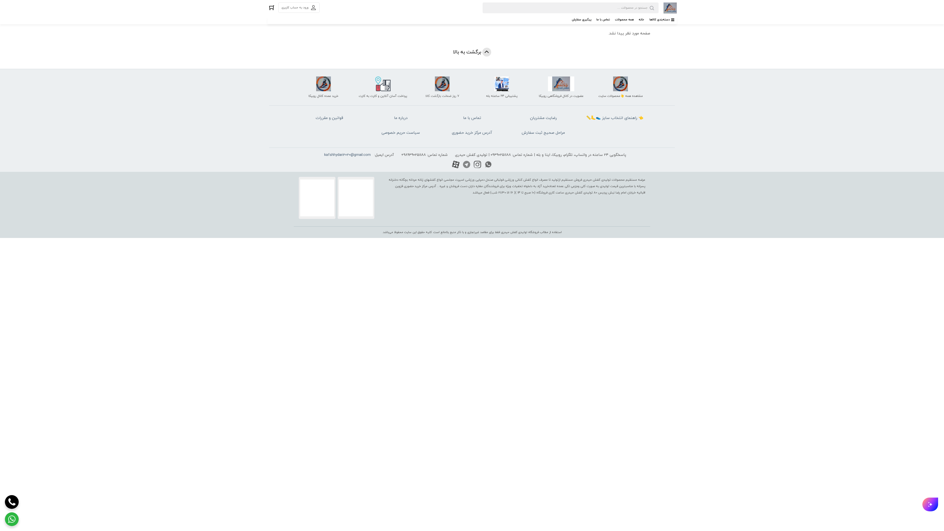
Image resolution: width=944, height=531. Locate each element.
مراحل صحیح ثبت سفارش (543, 132)
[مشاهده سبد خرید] (271, 7)
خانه (641, 20)
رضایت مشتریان (543, 118)
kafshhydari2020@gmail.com (347, 155)
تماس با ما (603, 20)
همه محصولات (624, 20)
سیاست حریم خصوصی (401, 132)
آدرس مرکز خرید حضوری (472, 132)
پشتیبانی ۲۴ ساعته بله (501, 96)
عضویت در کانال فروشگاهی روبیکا (561, 96)
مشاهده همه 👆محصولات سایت (620, 96)
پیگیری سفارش (581, 20)
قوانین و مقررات (329, 118)
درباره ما (401, 118)
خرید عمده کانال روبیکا (323, 96)
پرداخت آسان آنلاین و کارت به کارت (383, 96)
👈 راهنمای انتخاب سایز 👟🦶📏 (614, 118)
